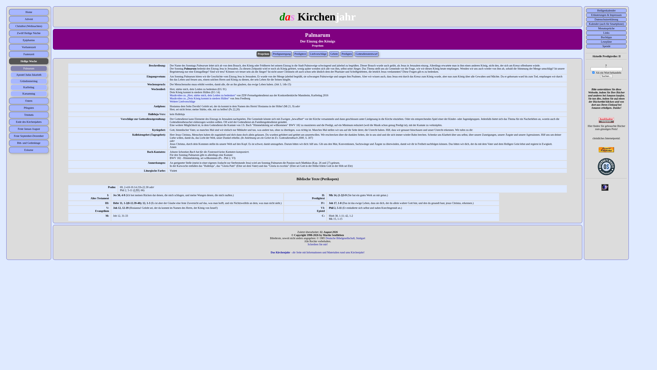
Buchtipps (606, 37)
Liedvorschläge (318, 53)
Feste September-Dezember (29, 135)
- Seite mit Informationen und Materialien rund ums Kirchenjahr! (317, 252)
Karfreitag (28, 87)
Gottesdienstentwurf (366, 53)
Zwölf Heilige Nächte (29, 33)
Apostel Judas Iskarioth (28, 74)
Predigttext (300, 53)
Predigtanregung (282, 53)
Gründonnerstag (28, 81)
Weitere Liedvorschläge (182, 101)
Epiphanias (29, 40)
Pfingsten (29, 107)
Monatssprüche (606, 28)
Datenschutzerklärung (606, 19)
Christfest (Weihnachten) (28, 26)
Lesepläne (606, 41)
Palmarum (28, 68)
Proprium (263, 53)
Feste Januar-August (29, 128)
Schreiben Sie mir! (318, 244)
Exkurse (28, 150)
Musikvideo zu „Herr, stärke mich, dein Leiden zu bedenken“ (203, 95)
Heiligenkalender (606, 10)
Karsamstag (28, 93)
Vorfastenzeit (29, 47)
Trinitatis (29, 114)
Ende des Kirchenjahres (29, 121)
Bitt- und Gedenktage (28, 142)
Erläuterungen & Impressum (606, 15)
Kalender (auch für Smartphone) (606, 23)
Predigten (347, 53)
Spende (606, 46)
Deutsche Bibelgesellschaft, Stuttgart (345, 238)
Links (606, 32)
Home (28, 12)
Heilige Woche (29, 61)
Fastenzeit (28, 54)
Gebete (334, 53)
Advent (29, 19)
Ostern (28, 100)
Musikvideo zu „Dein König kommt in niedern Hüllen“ (199, 98)
